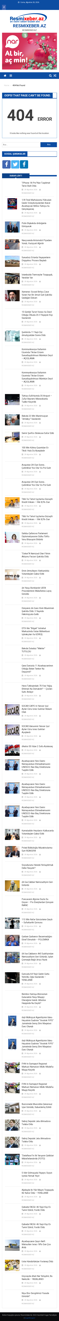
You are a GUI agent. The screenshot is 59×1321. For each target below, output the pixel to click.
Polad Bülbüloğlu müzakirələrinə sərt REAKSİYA (37, 849)
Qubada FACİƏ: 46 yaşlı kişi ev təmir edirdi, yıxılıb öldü (36, 1208)
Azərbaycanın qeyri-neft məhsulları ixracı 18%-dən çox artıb (36, 1244)
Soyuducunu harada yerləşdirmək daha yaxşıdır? (37, 866)
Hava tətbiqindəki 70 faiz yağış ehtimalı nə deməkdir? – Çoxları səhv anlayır (37, 688)
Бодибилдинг (30, 1318)
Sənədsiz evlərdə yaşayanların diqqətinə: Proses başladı (36, 259)
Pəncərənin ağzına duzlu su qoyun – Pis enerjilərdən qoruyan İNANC (37, 902)
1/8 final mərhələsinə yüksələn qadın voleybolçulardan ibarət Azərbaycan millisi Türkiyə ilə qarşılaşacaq (36, 204)
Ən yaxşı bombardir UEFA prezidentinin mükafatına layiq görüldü (36, 591)
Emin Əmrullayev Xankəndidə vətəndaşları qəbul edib (35, 572)
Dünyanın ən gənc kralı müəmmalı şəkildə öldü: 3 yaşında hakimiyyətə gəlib (38, 611)
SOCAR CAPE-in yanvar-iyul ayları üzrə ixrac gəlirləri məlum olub (37, 709)
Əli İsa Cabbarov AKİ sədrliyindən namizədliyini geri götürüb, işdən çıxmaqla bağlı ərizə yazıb (37, 956)
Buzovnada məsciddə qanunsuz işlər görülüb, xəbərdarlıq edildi (37, 1105)
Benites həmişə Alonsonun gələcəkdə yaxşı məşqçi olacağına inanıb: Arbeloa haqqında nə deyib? (34, 998)
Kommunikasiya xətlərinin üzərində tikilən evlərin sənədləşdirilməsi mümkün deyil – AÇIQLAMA (37, 354)
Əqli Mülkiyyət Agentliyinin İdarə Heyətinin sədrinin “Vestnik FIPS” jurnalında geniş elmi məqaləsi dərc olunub (38, 1022)
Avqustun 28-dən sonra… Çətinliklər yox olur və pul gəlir (36, 466)
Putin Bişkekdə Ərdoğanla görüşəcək (34, 225)
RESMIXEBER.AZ (29, 25)
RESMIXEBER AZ (28, 193)
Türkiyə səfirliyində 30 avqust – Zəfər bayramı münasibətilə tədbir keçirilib (37, 398)
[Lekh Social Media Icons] (6, 164)
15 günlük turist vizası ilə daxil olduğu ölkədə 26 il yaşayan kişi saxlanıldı (37, 315)
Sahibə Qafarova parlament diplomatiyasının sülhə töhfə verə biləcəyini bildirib (35, 536)
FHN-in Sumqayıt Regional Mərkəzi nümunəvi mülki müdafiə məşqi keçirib (37, 1066)
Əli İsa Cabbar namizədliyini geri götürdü (37, 883)
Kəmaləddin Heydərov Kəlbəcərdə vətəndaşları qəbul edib (38, 832)
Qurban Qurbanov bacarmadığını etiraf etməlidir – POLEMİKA (37, 938)
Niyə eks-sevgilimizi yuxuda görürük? (35, 1295)
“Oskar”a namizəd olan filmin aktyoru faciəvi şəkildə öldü (36, 555)
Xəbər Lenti (16, 176)
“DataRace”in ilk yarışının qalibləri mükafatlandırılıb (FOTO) (38, 1157)
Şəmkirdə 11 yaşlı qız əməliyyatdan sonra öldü (34, 334)
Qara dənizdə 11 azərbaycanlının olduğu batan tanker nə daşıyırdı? (37, 668)
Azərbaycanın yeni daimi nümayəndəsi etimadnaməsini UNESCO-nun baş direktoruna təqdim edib (36, 765)
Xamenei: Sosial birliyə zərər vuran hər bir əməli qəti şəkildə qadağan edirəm (37, 294)
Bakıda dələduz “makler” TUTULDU (33, 650)
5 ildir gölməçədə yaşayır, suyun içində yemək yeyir (37, 1174)
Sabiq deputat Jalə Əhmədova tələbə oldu (36, 1123)
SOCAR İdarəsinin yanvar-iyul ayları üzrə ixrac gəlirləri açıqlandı (35, 729)
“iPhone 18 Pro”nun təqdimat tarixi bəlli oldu (36, 184)
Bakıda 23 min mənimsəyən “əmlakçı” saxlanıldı (35, 417)
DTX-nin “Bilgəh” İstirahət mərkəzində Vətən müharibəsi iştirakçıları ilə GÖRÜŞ (36, 631)
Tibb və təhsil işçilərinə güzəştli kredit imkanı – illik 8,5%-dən (37, 500)
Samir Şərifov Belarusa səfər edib (38, 433)
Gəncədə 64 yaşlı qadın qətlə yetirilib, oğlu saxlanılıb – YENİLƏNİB (35, 977)
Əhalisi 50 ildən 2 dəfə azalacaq (37, 746)
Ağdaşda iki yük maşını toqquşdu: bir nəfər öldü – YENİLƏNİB (38, 1191)
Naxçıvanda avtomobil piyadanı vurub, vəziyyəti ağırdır (37, 242)
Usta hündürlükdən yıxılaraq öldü (37, 1261)
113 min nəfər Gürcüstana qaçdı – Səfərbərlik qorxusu (37, 921)
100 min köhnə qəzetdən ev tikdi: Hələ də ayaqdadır (35, 449)
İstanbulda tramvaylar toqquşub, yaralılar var (37, 276)
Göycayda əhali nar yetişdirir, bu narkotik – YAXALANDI (37, 1277)
